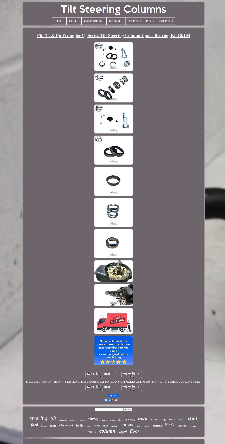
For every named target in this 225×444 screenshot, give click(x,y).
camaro (89, 426)
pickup (114, 426)
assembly (157, 426)
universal (130, 419)
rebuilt (92, 432)
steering (38, 418)
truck (142, 419)
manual (183, 425)
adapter (193, 426)
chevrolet (66, 425)
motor (139, 426)
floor (134, 431)
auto (105, 425)
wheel (154, 419)
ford (34, 424)
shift (193, 418)
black (169, 425)
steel (97, 425)
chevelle (82, 420)
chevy (93, 418)
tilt (53, 418)
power (104, 420)
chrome (127, 424)
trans (112, 420)
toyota (53, 426)
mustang (63, 420)
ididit (79, 425)
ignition (44, 426)
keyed (122, 432)
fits (120, 419)
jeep (163, 419)
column (107, 431)
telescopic (73, 420)
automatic (177, 419)
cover (147, 426)
